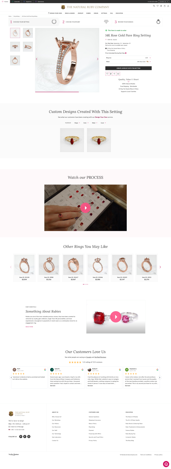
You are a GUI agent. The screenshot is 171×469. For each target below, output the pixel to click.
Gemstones (41, 1)
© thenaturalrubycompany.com (128, 454)
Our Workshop (56, 420)
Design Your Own (101, 117)
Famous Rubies (130, 430)
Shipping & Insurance (95, 420)
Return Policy (92, 423)
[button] (97, 59)
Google (88, 357)
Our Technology (56, 433)
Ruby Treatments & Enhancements (135, 427)
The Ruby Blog (130, 440)
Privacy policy (158, 454)
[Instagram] (29, 436)
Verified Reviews (100, 357)
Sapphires (28, 1)
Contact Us (55, 440)
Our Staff (54, 430)
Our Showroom (56, 427)
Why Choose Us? (56, 416)
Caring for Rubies (131, 437)
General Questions (94, 416)
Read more (29, 326)
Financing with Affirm (95, 433)
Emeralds (17, 1)
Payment (91, 430)
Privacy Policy (93, 440)
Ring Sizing (92, 427)
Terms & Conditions (145, 454)
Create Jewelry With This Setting (128, 68)
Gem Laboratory (56, 437)
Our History (55, 423)
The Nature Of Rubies (132, 416)
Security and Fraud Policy (96, 437)
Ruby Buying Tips (130, 433)
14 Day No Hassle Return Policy (116, 48)
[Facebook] (24, 436)
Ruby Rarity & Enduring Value (134, 423)
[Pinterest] (20, 436)
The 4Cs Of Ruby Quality (133, 420)
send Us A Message (17, 426)
